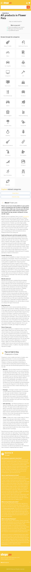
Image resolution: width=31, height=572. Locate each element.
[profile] (27, 3)
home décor (26, 216)
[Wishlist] (29, 3)
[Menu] (1, 3)
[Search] (28, 7)
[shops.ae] (13, 3)
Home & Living (15, 196)
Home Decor (5, 13)
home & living (4, 544)
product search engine (9, 508)
